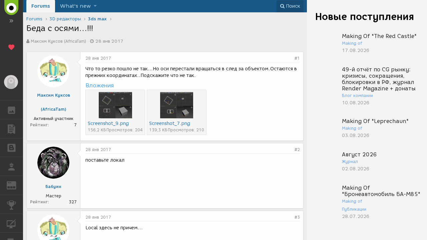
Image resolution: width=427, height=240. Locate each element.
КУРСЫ (11, 223)
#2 (297, 149)
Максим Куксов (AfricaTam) (58, 41)
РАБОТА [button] (11, 166)
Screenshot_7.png (169, 123)
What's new (75, 6)
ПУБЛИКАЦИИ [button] (11, 128)
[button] (95, 6)
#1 (297, 58)
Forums (40, 6)
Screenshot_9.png (108, 123)
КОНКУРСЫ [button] (11, 204)
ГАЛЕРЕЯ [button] (11, 109)
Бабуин (53, 186)
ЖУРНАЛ (15, 185)
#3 (297, 217)
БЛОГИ (11, 147)
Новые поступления (364, 16)
